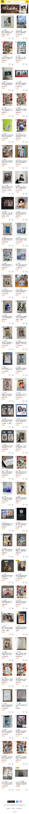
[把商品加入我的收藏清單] (9, 38)
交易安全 (15, 811)
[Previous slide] (2, 22)
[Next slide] (13, 22)
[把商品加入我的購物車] (12, 38)
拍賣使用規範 (19, 808)
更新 (24, 805)
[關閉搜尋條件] (13, 1)
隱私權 (13, 808)
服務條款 (8, 808)
